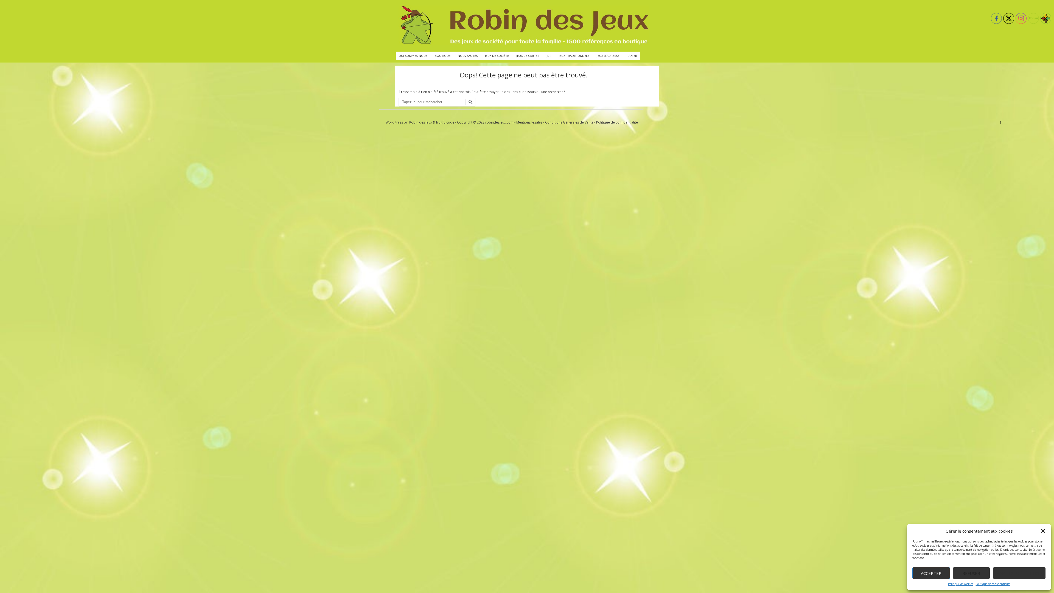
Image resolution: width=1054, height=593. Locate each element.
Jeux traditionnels (574, 56)
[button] (1043, 531)
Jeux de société (497, 56)
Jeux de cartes (527, 56)
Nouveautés (468, 56)
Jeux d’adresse (608, 56)
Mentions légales (529, 122)
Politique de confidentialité (993, 584)
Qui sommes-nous (413, 56)
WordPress (394, 122)
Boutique (442, 56)
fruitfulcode (445, 122)
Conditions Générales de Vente (569, 122)
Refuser (971, 573)
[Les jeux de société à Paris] (524, 25)
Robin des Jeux (420, 122)
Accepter (931, 573)
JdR (548, 56)
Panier (632, 56)
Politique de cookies (960, 584)
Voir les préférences (1019, 573)
